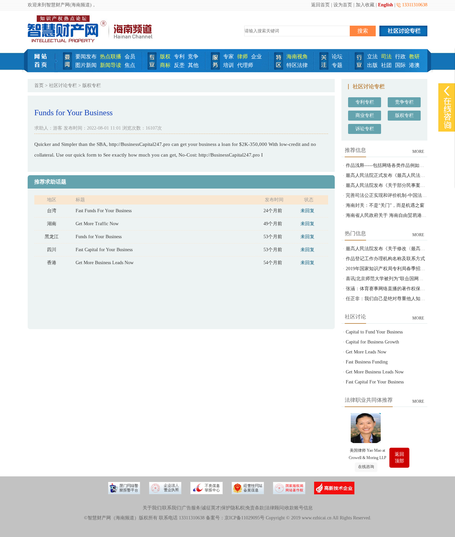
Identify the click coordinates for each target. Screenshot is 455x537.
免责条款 (254, 507)
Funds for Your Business (99, 236)
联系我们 (171, 507)
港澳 (414, 65)
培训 (228, 65)
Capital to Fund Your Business (374, 331)
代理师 (245, 65)
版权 (165, 56)
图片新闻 (86, 65)
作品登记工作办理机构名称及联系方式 (385, 258)
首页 (39, 85)
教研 (414, 56)
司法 (386, 56)
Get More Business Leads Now (105, 262)
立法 (372, 56)
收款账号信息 (299, 507)
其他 (193, 65)
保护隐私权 (232, 507)
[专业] (152, 68)
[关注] (323, 68)
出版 (372, 65)
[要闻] (67, 68)
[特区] (278, 68)
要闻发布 (86, 56)
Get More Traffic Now (97, 223)
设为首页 (342, 4)
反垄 (179, 65)
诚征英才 (211, 507)
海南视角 (297, 56)
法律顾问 (274, 507)
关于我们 (152, 507)
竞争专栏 (404, 102)
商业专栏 (364, 115)
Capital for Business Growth (372, 341)
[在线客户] (446, 90)
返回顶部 (399, 457)
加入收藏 (365, 4)
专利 (179, 56)
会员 (130, 56)
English (385, 4)
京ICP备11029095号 (244, 517)
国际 (400, 65)
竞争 (193, 56)
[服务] (215, 68)
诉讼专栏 (364, 128)
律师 (242, 56)
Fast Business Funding (367, 361)
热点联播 (110, 56)
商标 (165, 65)
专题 (337, 65)
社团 (386, 65)
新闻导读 (110, 65)
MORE (418, 151)
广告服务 (191, 507)
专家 (228, 56)
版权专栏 (404, 115)
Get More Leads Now (366, 351)
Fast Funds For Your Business (104, 210)
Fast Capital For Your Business (375, 381)
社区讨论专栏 (63, 85)
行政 (400, 56)
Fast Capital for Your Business (104, 249)
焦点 (130, 65)
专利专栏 (364, 102)
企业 (256, 56)
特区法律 (297, 65)
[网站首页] (43, 70)
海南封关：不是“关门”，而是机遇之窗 (385, 205)
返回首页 (320, 4)
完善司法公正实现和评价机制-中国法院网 (388, 195)
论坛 (337, 56)
